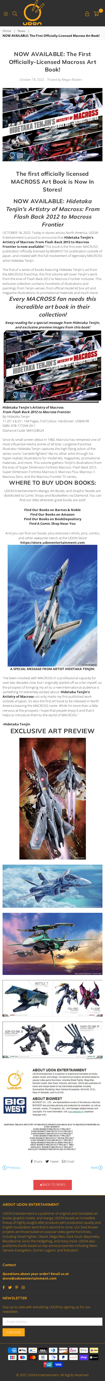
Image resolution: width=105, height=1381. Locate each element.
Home (7, 31)
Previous (13, 1167)
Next (94, 1167)
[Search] (14, 13)
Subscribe (13, 1332)
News (21, 31)
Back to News (53, 1184)
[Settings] (87, 13)
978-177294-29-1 (23, 425)
